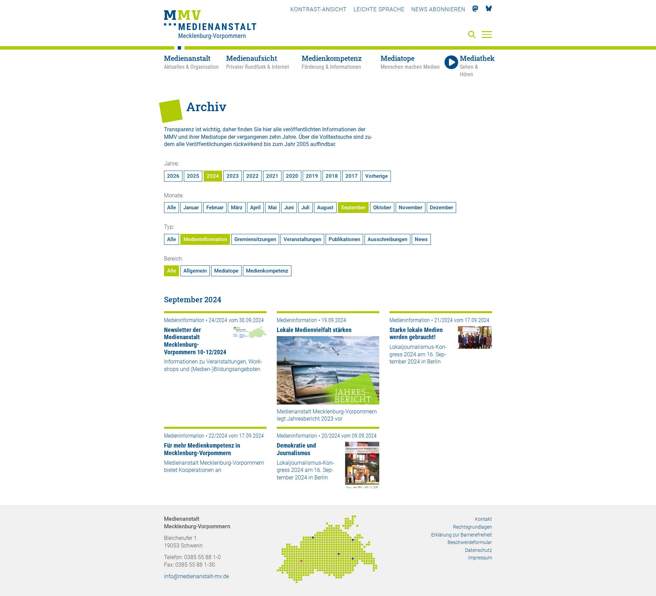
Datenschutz (478, 550)
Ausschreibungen (387, 239)
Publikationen (344, 239)
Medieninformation (205, 239)
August (325, 207)
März (237, 207)
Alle (171, 207)
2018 (332, 176)
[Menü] (487, 34)
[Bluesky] (489, 9)
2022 (252, 176)
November (410, 207)
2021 (272, 176)
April (255, 207)
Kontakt (483, 519)
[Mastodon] (475, 9)
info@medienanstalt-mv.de (196, 576)
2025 (193, 176)
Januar (191, 207)
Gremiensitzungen (255, 239)
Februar (214, 207)
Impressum (480, 557)
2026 (173, 176)
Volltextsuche (335, 137)
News (421, 239)
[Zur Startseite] (210, 25)
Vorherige (376, 176)
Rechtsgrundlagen (472, 527)
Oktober (382, 207)
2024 (213, 176)
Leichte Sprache (379, 9)
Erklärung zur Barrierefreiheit (461, 535)
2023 (233, 176)
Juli (305, 207)
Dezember (441, 207)
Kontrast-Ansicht (318, 9)
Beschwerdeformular (470, 542)
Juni (289, 207)
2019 (312, 176)
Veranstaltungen (302, 239)
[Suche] (473, 35)
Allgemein (195, 271)
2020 (292, 176)
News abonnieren (438, 9)
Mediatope (226, 271)
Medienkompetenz (267, 271)
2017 (351, 176)
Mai (272, 207)
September (353, 207)
